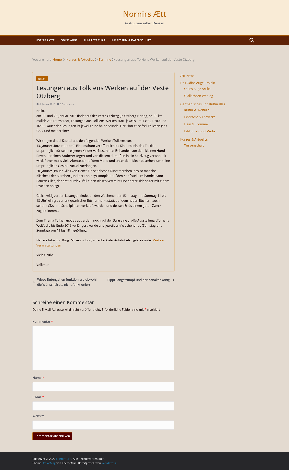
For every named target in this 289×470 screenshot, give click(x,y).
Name (38, 378)
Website (38, 416)
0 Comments (67, 104)
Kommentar (42, 321)
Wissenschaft (194, 145)
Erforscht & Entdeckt (199, 117)
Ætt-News (187, 76)
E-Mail (38, 397)
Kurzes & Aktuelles (194, 139)
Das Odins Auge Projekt (197, 83)
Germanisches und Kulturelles (202, 104)
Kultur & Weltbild (197, 110)
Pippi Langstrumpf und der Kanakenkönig (138, 280)
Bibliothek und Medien (200, 131)
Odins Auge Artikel (197, 89)
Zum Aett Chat (94, 40)
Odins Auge (69, 40)
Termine (42, 78)
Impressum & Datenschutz (131, 40)
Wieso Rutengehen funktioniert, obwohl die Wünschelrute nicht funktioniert (67, 282)
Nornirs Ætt (144, 13)
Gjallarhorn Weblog (198, 96)
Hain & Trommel (196, 124)
